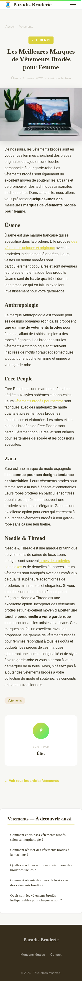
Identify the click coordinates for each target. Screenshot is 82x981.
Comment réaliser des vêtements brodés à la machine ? (39, 852)
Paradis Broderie (28, 5)
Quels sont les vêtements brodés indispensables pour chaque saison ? (36, 897)
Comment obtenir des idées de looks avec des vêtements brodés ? (39, 882)
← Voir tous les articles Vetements (32, 781)
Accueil (10, 26)
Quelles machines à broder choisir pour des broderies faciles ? (41, 867)
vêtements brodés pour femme (39, 401)
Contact (56, 954)
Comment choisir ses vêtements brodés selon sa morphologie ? (38, 837)
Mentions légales (32, 954)
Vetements (26, 26)
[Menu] (72, 4)
